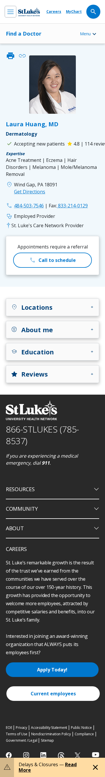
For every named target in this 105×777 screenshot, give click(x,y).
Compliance (84, 734)
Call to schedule (52, 260)
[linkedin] (44, 755)
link (22, 55)
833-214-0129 (68, 205)
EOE (9, 727)
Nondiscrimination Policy (51, 734)
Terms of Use (16, 734)
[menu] (10, 11)
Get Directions (29, 191)
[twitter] (78, 755)
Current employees (53, 693)
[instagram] (26, 755)
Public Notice (81, 727)
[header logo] (29, 11)
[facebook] (9, 755)
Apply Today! (52, 669)
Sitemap (47, 740)
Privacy (21, 727)
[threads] (61, 756)
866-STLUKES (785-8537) (42, 435)
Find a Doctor (23, 33)
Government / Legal (21, 740)
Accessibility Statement (49, 727)
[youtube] (95, 754)
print (10, 55)
